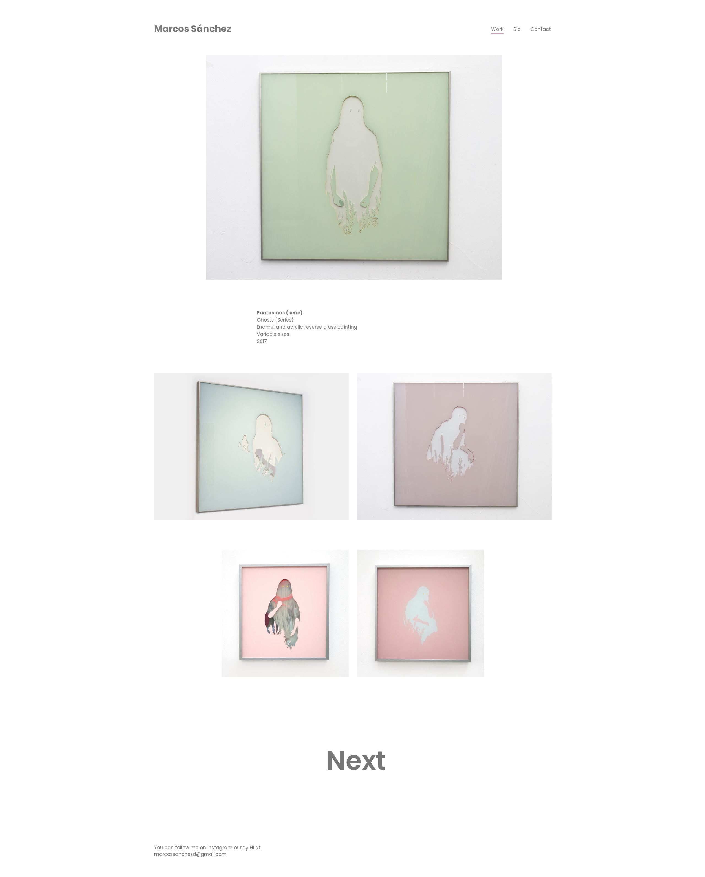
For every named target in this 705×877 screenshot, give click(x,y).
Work (497, 29)
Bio (517, 29)
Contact (540, 29)
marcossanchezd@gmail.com (190, 854)
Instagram (219, 847)
